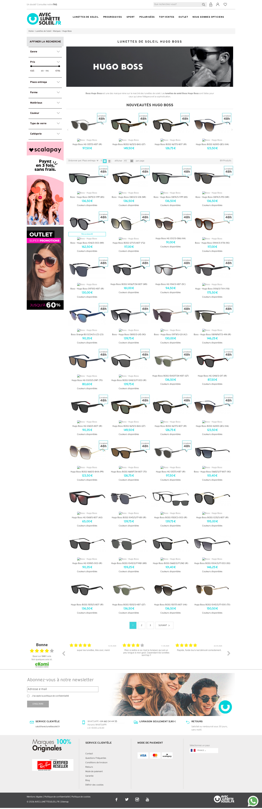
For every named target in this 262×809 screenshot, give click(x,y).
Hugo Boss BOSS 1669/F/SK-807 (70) (129, 472)
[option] (93, 656)
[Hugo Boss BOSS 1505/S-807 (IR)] (87, 590)
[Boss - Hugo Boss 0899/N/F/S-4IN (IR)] (212, 315)
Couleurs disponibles (87, 205)
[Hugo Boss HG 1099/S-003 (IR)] (87, 544)
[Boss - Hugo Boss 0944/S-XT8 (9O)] (212, 224)
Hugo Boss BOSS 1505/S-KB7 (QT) (128, 605)
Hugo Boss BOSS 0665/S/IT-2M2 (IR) (170, 563)
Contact (89, 754)
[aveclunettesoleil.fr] (44, 13)
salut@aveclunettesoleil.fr (47, 727)
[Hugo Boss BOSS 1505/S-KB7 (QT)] (129, 590)
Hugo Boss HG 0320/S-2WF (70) (87, 380)
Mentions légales (35, 797)
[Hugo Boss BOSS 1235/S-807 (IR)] (212, 498)
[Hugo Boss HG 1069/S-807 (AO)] (87, 498)
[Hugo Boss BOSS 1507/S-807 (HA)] (170, 590)
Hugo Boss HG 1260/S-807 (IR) (87, 426)
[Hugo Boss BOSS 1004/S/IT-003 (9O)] (212, 544)
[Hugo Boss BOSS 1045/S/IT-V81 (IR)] (129, 498)
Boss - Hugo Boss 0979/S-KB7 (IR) (87, 289)
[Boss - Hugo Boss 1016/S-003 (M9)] (87, 224)
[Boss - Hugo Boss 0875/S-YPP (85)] (87, 178)
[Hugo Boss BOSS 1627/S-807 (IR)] (170, 407)
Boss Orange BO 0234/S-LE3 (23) (87, 335)
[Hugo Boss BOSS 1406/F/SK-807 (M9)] (129, 269)
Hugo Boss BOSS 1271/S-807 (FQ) (129, 243)
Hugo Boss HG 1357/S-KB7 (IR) (87, 144)
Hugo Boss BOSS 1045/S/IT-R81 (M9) (129, 563)
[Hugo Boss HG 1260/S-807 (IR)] (87, 407)
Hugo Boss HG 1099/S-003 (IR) (87, 563)
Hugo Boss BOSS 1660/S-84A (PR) (87, 472)
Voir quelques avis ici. (41, 659)
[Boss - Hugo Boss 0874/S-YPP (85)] (170, 178)
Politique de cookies (81, 797)
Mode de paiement (94, 771)
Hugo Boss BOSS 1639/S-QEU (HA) (212, 144)
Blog (87, 780)
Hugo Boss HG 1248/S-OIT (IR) (212, 376)
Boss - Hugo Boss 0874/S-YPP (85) (171, 197)
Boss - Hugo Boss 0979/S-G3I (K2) (170, 335)
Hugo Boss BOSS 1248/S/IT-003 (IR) (128, 380)
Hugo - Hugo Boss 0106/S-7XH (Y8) (212, 289)
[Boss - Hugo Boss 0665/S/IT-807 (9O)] (212, 452)
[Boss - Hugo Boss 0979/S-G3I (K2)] (170, 315)
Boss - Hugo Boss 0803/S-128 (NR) (129, 197)
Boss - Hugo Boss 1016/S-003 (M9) (87, 243)
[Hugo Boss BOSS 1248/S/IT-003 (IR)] (129, 361)
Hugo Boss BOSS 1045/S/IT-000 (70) (212, 605)
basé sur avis (42, 656)
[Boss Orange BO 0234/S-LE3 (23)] (87, 315)
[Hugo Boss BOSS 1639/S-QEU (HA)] (212, 407)
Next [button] (228, 653)
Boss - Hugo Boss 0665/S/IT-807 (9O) (212, 472)
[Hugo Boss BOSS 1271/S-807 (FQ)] (129, 224)
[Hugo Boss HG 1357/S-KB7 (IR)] (170, 452)
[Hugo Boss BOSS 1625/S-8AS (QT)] (129, 407)
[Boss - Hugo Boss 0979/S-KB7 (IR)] (87, 269)
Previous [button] (63, 653)
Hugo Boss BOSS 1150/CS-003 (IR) (170, 518)
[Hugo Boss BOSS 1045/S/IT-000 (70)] (212, 590)
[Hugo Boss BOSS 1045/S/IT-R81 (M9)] (129, 544)
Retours (89, 767)
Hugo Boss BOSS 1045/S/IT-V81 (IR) (129, 518)
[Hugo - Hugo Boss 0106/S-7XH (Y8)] (212, 269)
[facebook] (116, 797)
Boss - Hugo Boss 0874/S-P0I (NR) (212, 197)
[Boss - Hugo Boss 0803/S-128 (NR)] (129, 178)
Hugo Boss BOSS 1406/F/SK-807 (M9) (129, 284)
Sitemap (65, 802)
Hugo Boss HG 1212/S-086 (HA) (171, 238)
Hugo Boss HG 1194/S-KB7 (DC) (170, 284)
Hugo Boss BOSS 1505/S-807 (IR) (87, 605)
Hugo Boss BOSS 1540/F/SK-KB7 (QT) (170, 376)
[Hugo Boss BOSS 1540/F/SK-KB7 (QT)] (170, 361)
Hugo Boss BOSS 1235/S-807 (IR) (212, 518)
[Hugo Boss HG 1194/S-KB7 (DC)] (170, 269)
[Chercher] (204, 4)
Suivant (162, 625)
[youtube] (147, 797)
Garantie (89, 776)
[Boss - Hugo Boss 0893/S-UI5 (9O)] (129, 315)
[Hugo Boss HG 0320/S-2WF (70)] (87, 361)
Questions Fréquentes (95, 758)
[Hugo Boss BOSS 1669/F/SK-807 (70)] (129, 452)
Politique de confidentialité (57, 797)
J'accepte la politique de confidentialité (50, 696)
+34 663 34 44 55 (108, 721)
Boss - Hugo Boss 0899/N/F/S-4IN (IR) (212, 335)
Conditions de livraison (96, 763)
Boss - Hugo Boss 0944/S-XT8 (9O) (212, 243)
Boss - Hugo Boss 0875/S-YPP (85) (87, 197)
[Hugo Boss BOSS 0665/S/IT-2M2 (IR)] (170, 544)
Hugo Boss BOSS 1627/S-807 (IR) (171, 144)
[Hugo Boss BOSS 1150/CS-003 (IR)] (170, 498)
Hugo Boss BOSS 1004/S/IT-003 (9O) (212, 563)
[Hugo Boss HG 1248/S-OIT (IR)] (212, 361)
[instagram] (137, 797)
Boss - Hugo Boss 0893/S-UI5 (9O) (129, 335)
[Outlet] (45, 228)
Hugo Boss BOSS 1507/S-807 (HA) (170, 605)
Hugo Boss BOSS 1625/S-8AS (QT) (128, 144)
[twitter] (127, 797)
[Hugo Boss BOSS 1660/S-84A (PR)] (87, 452)
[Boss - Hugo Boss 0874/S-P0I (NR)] (212, 178)
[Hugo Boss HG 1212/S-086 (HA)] (170, 224)
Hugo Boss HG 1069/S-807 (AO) (87, 518)
